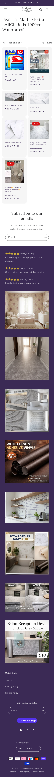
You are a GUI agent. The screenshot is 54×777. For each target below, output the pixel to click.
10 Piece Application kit (13, 75)
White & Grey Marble (13, 105)
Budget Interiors (25, 768)
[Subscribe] (45, 237)
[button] (6, 10)
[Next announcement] (49, 3)
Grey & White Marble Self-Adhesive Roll (38, 144)
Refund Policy (11, 693)
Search (8, 680)
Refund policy (24, 772)
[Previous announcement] (5, 3)
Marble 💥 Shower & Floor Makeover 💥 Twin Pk (13, 190)
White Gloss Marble (13, 143)
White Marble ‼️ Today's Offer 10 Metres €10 (37, 79)
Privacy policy (38, 772)
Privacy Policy (11, 687)
